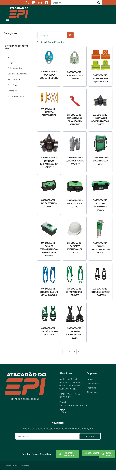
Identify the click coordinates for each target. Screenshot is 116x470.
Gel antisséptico (15, 68)
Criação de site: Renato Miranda (17, 465)
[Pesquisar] (98, 2)
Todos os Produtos (16, 96)
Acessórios (12, 85)
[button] (7, 20)
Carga (10, 62)
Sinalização (12, 79)
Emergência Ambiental (17, 73)
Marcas (11, 90)
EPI (9, 57)
